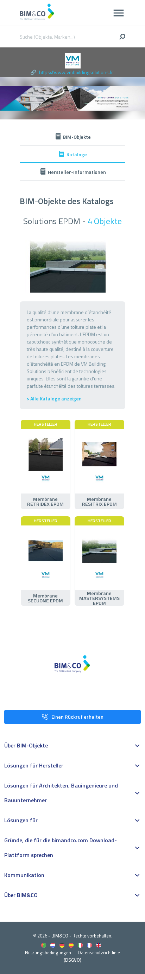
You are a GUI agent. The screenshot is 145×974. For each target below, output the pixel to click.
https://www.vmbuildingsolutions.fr (76, 72)
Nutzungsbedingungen (48, 952)
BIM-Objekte (77, 136)
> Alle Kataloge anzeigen (54, 398)
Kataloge (77, 154)
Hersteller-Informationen (77, 172)
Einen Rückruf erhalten (77, 716)
